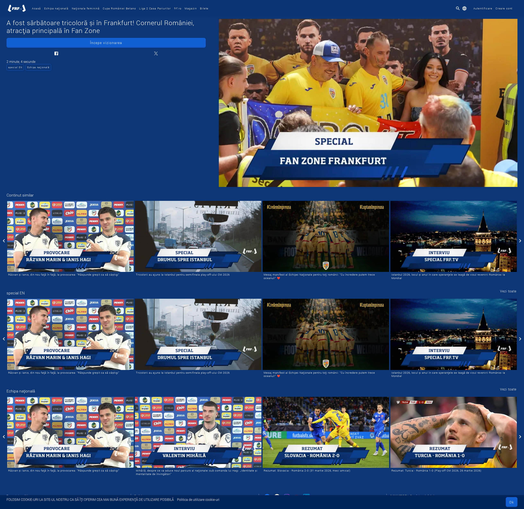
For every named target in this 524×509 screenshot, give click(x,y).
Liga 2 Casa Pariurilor (155, 8)
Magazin (191, 8)
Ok (511, 502)
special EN (15, 67)
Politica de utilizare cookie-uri (198, 499)
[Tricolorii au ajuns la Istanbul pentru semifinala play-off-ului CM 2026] (198, 236)
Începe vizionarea (106, 43)
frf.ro (178, 8)
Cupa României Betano (119, 8)
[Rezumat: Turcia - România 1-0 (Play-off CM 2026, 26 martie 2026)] (453, 432)
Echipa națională (56, 8)
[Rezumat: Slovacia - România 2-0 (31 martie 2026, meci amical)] (326, 432)
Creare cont (504, 8)
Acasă (36, 8)
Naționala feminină (86, 8)
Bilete (204, 8)
